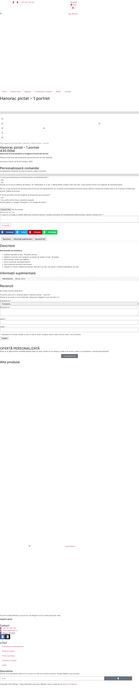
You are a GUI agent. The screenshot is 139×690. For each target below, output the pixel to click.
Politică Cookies (8, 651)
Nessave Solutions (70, 684)
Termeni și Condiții (9, 660)
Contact (68, 92)
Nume (3, 319)
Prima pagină (4, 143)
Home (4, 92)
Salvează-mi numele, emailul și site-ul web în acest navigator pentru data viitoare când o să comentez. (41, 334)
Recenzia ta (5, 307)
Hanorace (26, 143)
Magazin (27, 92)
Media (58, 92)
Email (2, 327)
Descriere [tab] (7, 239)
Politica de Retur (8, 656)
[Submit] (118, 678)
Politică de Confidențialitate (13, 646)
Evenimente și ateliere (43, 92)
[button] (7, 232)
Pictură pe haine (16, 143)
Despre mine (15, 92)
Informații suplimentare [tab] (23, 239)
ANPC (4, 665)
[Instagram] (7, 636)
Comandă (5, 225)
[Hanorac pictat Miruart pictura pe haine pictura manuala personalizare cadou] (69, 118)
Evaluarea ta (5, 301)
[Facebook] (2, 636)
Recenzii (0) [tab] (40, 239)
